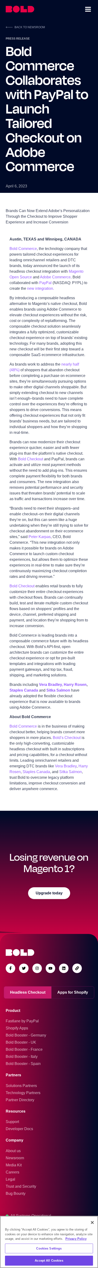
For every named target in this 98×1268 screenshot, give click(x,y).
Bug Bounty (15, 1193)
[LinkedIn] (64, 968)
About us (13, 1151)
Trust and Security (21, 1186)
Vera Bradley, (51, 685)
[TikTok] (77, 968)
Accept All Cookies (49, 1260)
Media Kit (14, 1165)
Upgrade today (49, 893)
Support (12, 1122)
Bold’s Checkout (67, 738)
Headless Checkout (27, 992)
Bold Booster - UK (21, 1042)
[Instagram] (37, 968)
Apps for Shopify (72, 992)
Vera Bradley (66, 766)
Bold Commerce (23, 249)
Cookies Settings (49, 1248)
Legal (10, 1179)
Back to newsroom (30, 27)
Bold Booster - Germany (26, 1035)
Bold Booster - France (24, 1049)
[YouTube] (50, 968)
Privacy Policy (76, 1239)
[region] (49, 1242)
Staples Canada (24, 690)
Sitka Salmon (58, 690)
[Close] (92, 1222)
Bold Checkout (30, 459)
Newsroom (15, 1158)
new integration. (40, 288)
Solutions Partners (21, 1086)
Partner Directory (20, 1100)
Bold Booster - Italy (22, 1057)
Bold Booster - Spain (23, 1064)
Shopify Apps (17, 1028)
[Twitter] (24, 968)
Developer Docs (19, 1129)
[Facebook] (10, 968)
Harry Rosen (75, 685)
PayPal (46, 283)
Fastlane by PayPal (22, 1021)
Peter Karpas (40, 537)
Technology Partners (23, 1093)
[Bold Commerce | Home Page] (20, 9)
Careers (12, 1172)
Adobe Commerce (55, 277)
